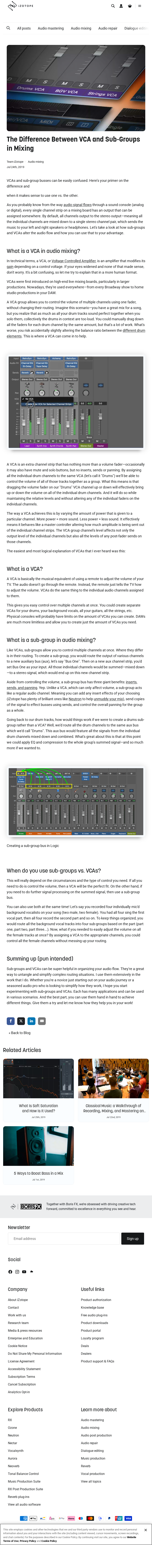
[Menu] (139, 6)
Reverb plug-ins (18, 1497)
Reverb (85, 1466)
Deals (85, 1346)
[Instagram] (17, 1271)
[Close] (145, 1530)
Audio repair (107, 28)
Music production (93, 1458)
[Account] (121, 6)
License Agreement (21, 1361)
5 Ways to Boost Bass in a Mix (38, 1173)
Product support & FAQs (97, 1361)
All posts (24, 28)
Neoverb (13, 1466)
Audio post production (96, 1435)
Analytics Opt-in (19, 1392)
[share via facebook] (11, 1021)
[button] (8, 28)
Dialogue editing (92, 1451)
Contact (13, 1307)
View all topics (91, 1481)
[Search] (113, 6)
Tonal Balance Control (23, 1474)
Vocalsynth (16, 1451)
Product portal (91, 1330)
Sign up (133, 1239)
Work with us (17, 1315)
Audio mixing (81, 28)
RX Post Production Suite (25, 1489)
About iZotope (18, 1300)
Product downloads (94, 1323)
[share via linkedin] (31, 1021)
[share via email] (42, 1021)
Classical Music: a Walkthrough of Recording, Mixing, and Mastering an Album (113, 1111)
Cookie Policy (49, 1540)
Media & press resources (25, 1330)
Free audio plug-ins (94, 1315)
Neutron (13, 1435)
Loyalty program (92, 1338)
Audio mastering (51, 28)
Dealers (86, 1354)
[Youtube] (24, 1271)
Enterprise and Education (25, 1338)
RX (10, 1420)
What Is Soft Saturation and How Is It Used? (38, 1108)
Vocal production (93, 1474)
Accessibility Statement (24, 1369)
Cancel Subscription (22, 1384)
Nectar (12, 1443)
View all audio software (24, 1504)
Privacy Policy (28, 1540)
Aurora (12, 1458)
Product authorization (96, 1300)
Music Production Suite (24, 1481)
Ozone (12, 1428)
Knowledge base (92, 1307)
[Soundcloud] (31, 1271)
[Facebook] (10, 1271)
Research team (18, 1323)
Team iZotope (15, 161)
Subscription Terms (21, 1377)
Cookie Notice (17, 1346)
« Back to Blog (19, 1033)
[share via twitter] (21, 1021)
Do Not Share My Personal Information (35, 1354)
